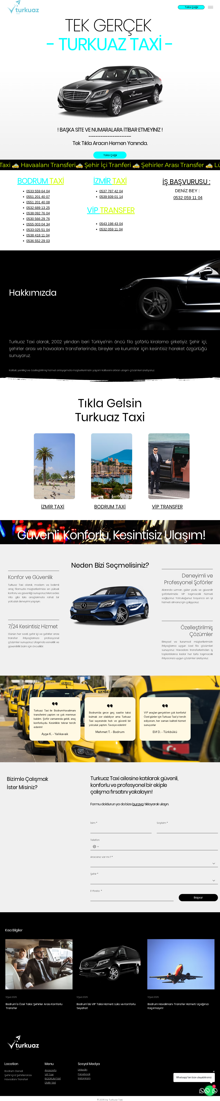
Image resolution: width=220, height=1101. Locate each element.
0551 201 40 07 (38, 197)
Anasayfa (50, 1070)
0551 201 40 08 (38, 202)
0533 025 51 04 (38, 230)
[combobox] (154, 863)
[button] (214, 326)
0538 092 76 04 (38, 213)
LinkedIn (82, 1069)
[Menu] (210, 7)
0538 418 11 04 (38, 235)
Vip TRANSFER (167, 506)
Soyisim (162, 823)
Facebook (84, 1074)
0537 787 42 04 (111, 191)
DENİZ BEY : (188, 190)
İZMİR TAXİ (52, 506)
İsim (93, 823)
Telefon (95, 840)
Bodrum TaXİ (110, 506)
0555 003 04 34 (38, 224)
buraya (138, 804)
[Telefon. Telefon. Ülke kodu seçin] (95, 847)
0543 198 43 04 (111, 224)
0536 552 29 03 (38, 241)
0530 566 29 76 (38, 219)
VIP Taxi (49, 1074)
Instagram (84, 1078)
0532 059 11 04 (111, 229)
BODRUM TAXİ (52, 1078)
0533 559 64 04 (38, 191)
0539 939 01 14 (111, 197)
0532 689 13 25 (38, 208)
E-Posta (96, 891)
